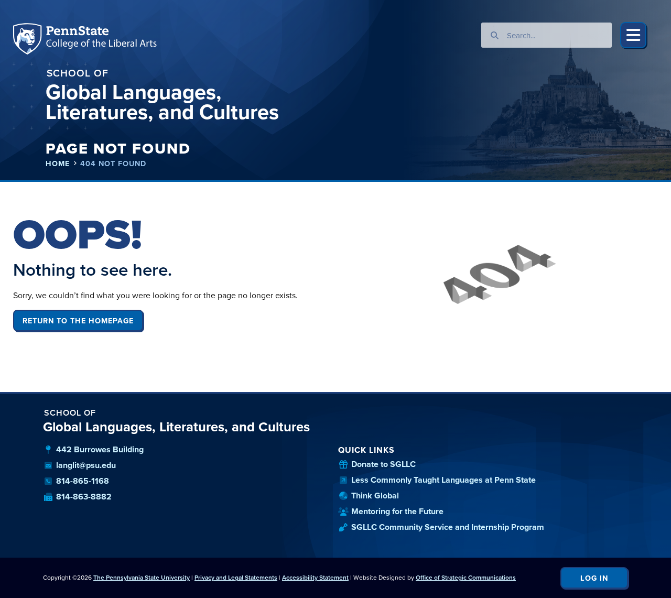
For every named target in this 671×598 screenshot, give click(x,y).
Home (58, 163)
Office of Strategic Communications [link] (466, 577)
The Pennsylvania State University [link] (141, 577)
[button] (633, 35)
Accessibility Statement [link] (315, 577)
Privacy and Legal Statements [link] (235, 577)
